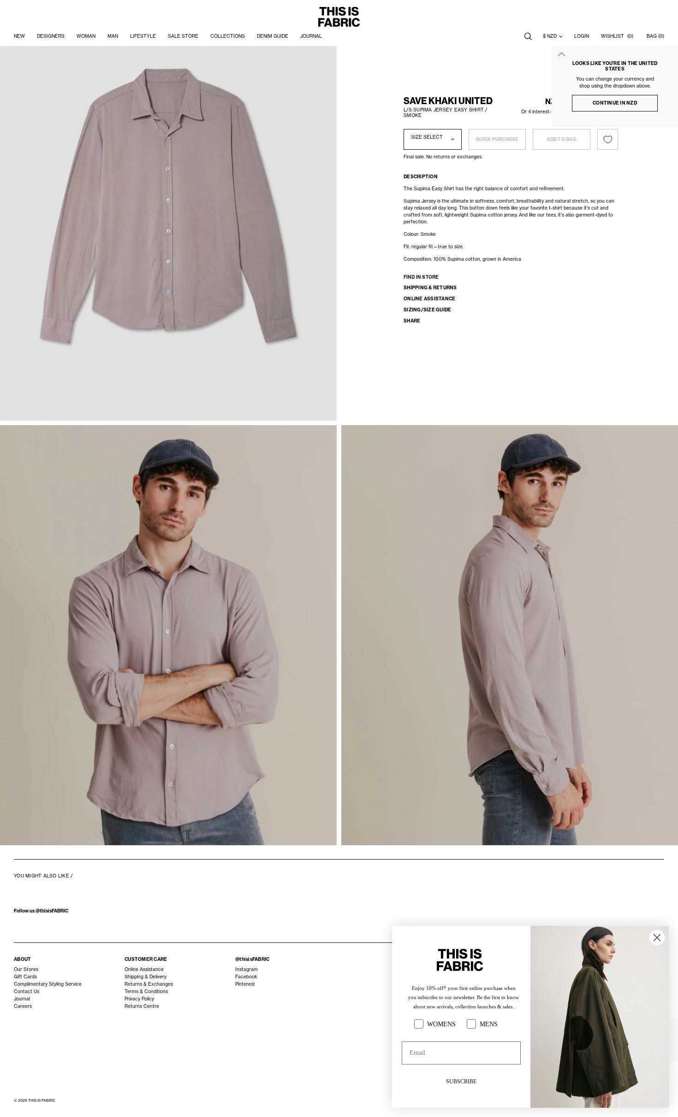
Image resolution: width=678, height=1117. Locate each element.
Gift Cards (25, 977)
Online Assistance (144, 969)
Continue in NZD (615, 103)
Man (112, 36)
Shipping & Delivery (146, 977)
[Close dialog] (657, 938)
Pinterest (245, 984)
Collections (227, 36)
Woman (86, 36)
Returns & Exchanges (149, 984)
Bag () (655, 36)
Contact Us (26, 991)
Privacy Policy (139, 999)
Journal (22, 999)
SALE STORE (183, 36)
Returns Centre (142, 1006)
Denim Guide (272, 36)
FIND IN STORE (421, 277)
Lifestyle (143, 36)
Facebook (246, 977)
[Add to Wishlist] (607, 139)
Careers (23, 1006)
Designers (51, 36)
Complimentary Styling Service (48, 984)
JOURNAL (311, 36)
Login (581, 36)
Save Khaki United (448, 100)
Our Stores (26, 969)
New (19, 36)
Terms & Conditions (146, 991)
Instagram (246, 969)
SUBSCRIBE (461, 1081)
